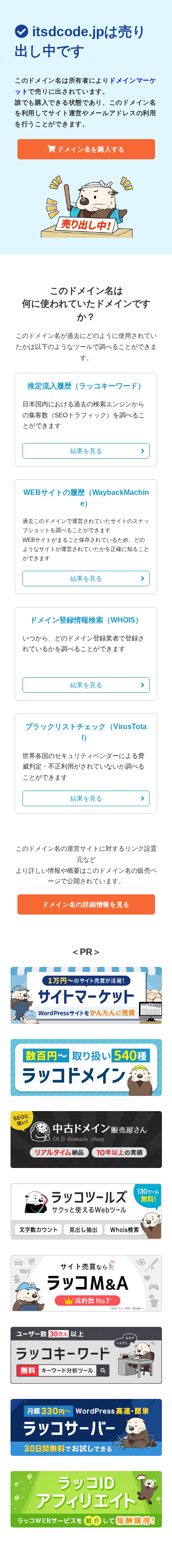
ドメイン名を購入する (91, 149)
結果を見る (86, 451)
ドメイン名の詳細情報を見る (86, 904)
